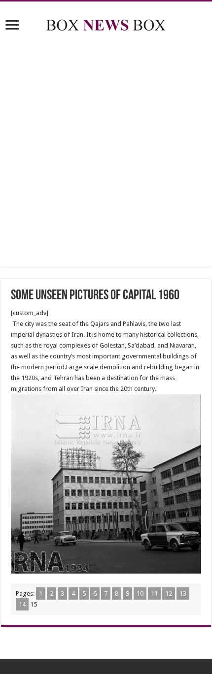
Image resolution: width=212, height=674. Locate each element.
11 (154, 593)
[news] (106, 23)
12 (168, 593)
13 (182, 593)
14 (22, 604)
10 (140, 593)
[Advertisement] (106, 151)
